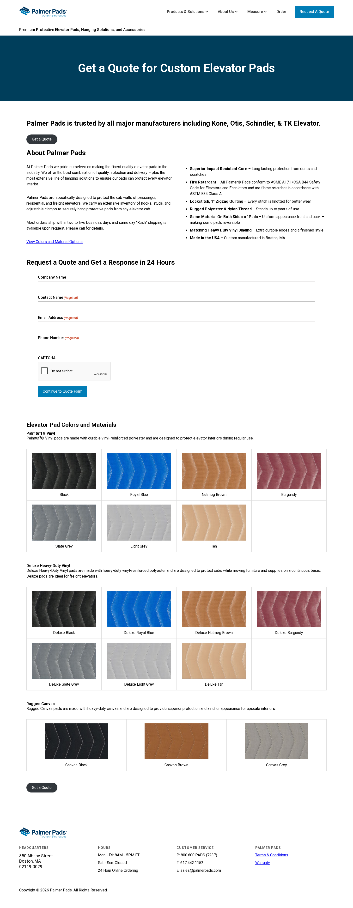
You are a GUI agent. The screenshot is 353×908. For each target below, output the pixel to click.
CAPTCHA (46, 358)
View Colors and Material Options (54, 241)
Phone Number (58, 338)
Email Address (58, 318)
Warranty (262, 862)
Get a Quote (42, 139)
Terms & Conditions (271, 855)
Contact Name (58, 298)
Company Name (52, 277)
